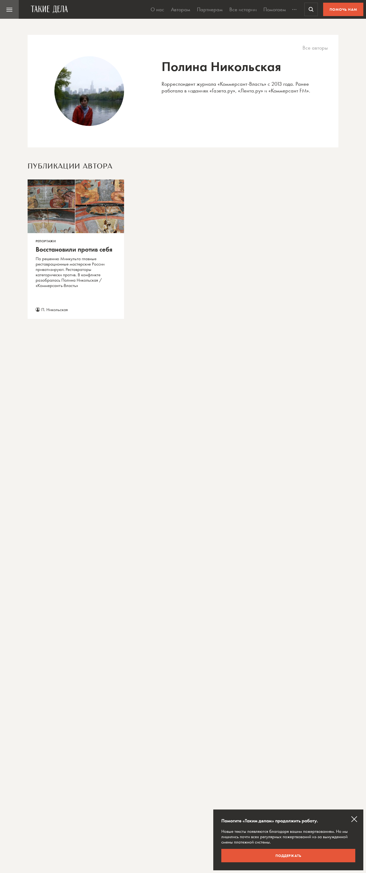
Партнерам (210, 9)
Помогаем (274, 9)
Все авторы (315, 47)
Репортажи (46, 241)
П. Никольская (54, 309)
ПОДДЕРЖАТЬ (288, 855)
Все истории (243, 9)
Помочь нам (343, 9)
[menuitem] (9, 9)
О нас (157, 9)
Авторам (180, 9)
